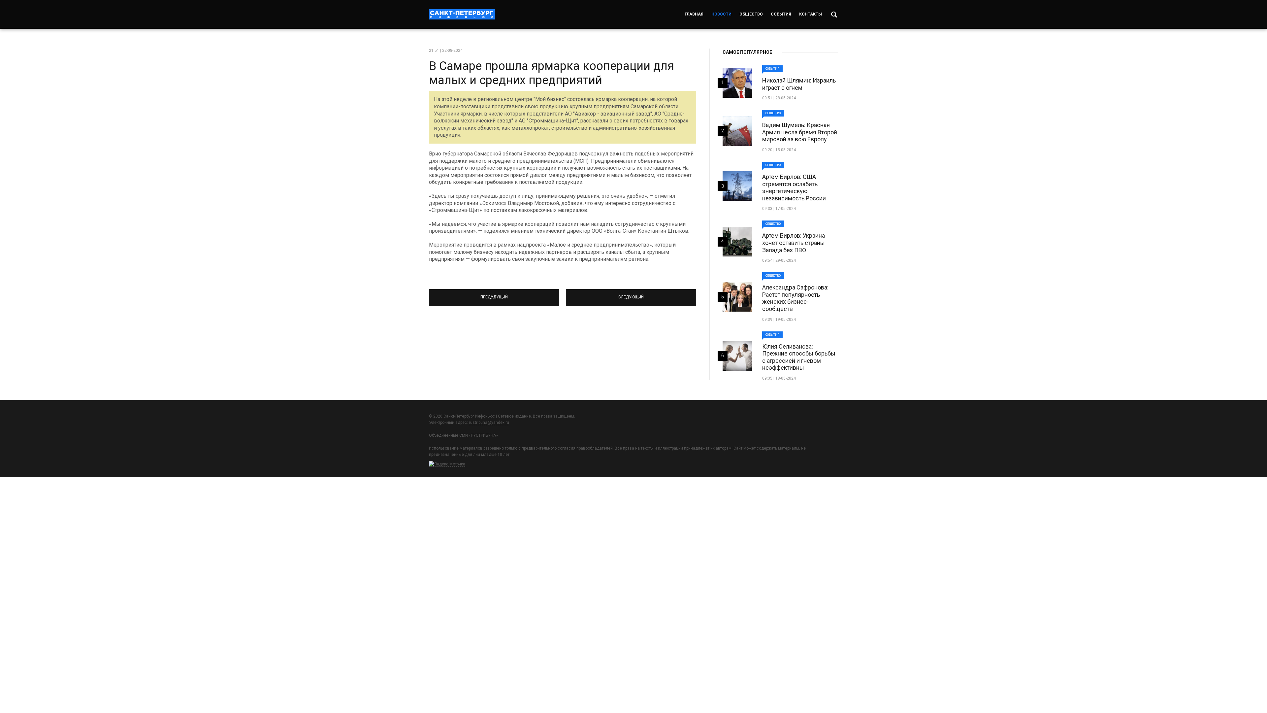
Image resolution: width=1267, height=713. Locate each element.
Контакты (810, 14)
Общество (751, 14)
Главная (694, 14)
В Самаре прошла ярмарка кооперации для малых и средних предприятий (551, 73)
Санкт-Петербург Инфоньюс (462, 14)
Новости (721, 14)
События (781, 14)
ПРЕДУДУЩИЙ (494, 294)
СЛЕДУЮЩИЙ (631, 294)
